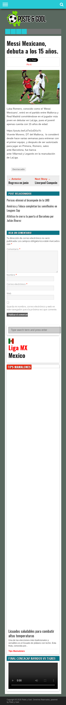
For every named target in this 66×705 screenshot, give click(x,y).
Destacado (18, 169)
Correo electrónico (17, 284)
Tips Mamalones (16, 651)
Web (9, 293)
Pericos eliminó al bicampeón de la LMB (28, 200)
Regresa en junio (18, 182)
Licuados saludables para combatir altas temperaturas (31, 633)
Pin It (29, 64)
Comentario (13, 249)
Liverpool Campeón (46, 182)
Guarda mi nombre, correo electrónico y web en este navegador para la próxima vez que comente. (32, 308)
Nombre (12, 274)
